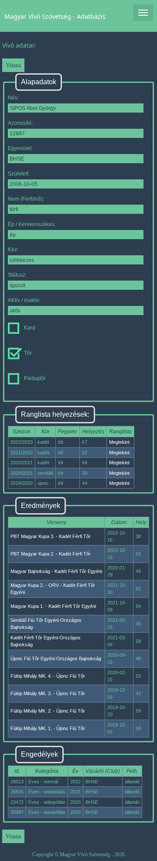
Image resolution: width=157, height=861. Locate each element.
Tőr (28, 353)
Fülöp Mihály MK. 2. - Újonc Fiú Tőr (47, 710)
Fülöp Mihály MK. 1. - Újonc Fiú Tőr (47, 728)
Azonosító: (20, 123)
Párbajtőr (35, 378)
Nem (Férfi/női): (26, 199)
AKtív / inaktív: (24, 300)
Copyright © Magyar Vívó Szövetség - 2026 (78, 854)
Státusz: (17, 275)
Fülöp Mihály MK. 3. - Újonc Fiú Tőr (47, 693)
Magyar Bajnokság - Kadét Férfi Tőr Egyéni (56, 571)
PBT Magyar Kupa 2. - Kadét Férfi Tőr (50, 553)
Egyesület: (20, 148)
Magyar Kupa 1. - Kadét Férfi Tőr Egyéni (53, 606)
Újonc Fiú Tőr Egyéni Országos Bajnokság (55, 658)
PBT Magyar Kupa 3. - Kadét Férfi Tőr (50, 536)
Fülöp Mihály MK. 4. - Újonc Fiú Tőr (47, 676)
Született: (19, 174)
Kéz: (13, 250)
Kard (29, 328)
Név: (13, 98)
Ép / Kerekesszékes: (32, 224)
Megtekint (119, 442)
